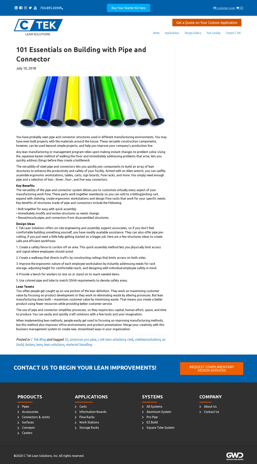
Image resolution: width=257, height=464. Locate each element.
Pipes (25, 406)
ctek (130, 339)
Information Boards (92, 411)
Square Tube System (160, 427)
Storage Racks (89, 427)
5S (66, 339)
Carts (83, 406)
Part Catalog (213, 33)
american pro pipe (82, 339)
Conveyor (28, 427)
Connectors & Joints (36, 417)
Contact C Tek (233, 33)
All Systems (154, 406)
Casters (27, 432)
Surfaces (28, 422)
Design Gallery (193, 33)
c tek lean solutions (111, 339)
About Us (210, 406)
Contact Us (211, 411)
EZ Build (152, 422)
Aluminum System (159, 411)
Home (156, 33)
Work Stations (89, 422)
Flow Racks (87, 417)
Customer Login (225, 8)
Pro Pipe (152, 417)
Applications (172, 33)
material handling (79, 344)
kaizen (29, 344)
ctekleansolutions (147, 339)
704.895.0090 (49, 8)
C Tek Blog (38, 339)
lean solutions (54, 344)
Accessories (30, 411)
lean (39, 344)
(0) (241, 8)
